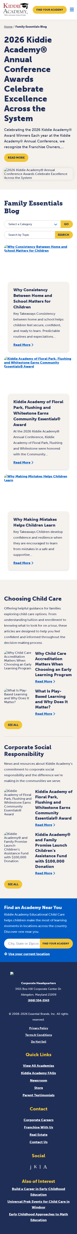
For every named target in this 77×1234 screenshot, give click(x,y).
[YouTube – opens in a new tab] (40, 1167)
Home (8, 26)
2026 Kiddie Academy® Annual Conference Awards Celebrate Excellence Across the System (28, 79)
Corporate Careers (39, 1120)
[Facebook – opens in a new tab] (30, 1167)
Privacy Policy (38, 1028)
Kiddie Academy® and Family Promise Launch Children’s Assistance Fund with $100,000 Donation (52, 850)
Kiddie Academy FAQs (38, 1073)
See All (13, 725)
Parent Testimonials (39, 1095)
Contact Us (39, 1142)
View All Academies (38, 1066)
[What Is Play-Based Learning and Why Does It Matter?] (18, 698)
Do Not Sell (38, 1041)
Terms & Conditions (38, 1035)
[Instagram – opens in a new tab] (45, 1167)
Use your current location (29, 954)
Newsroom (38, 1080)
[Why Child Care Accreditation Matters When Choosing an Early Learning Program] (18, 661)
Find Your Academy (49, 9)
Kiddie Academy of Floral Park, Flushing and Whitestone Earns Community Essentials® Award (38, 413)
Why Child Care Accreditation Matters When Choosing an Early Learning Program (53, 664)
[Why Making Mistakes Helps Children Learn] (38, 494)
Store (38, 1088)
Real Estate (38, 1135)
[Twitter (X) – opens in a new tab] (35, 1167)
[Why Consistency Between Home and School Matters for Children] (38, 265)
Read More (16, 157)
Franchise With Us (38, 1127)
